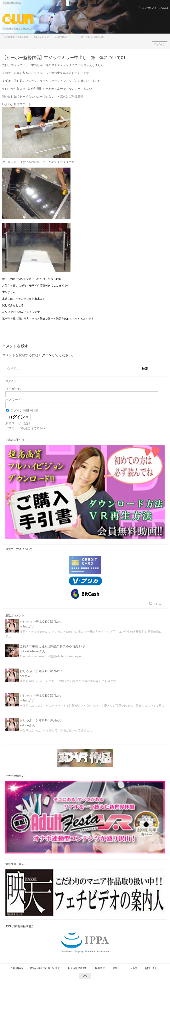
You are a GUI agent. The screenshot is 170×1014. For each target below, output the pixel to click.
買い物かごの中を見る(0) (155, 7)
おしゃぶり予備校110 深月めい (41, 621)
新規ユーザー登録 (17, 423)
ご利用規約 (16, 968)
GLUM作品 (61, 36)
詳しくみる (157, 604)
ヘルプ (133, 968)
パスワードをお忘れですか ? (25, 428)
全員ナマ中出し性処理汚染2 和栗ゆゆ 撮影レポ (52, 646)
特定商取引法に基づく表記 (45, 968)
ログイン (160, 44)
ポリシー (117, 968)
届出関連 (100, 968)
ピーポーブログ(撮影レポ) (89, 36)
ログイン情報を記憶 (24, 410)
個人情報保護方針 (77, 968)
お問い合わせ (152, 968)
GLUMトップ (41, 36)
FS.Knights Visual (12, 2)
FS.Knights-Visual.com (15, 36)
